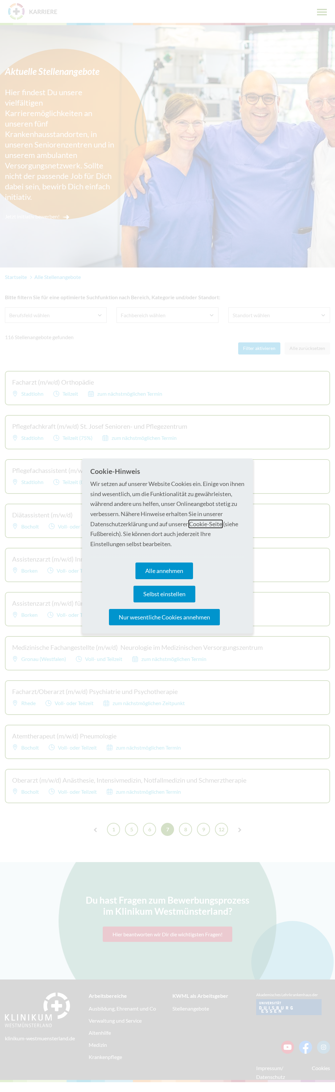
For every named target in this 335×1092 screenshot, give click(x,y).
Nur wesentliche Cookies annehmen (164, 617)
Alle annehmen (164, 570)
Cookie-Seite (205, 524)
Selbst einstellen (164, 594)
